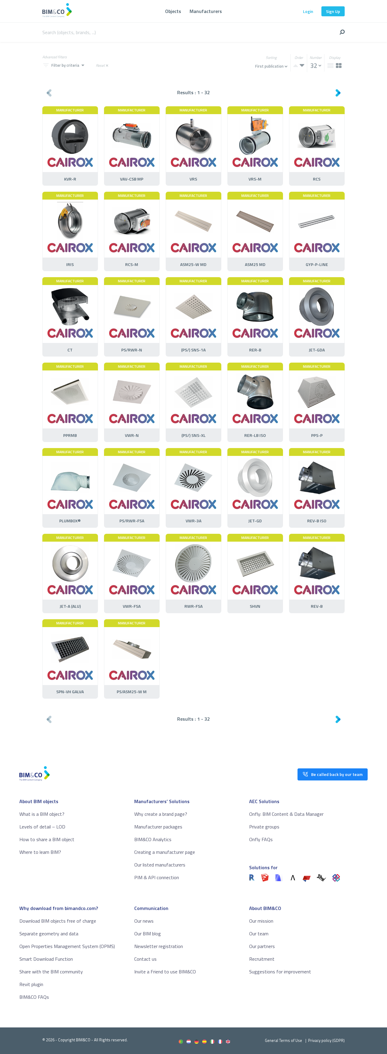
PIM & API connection (156, 877)
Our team (258, 933)
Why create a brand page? (160, 814)
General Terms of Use (283, 1040)
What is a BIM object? (41, 814)
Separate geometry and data (48, 933)
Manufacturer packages (158, 826)
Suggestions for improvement (280, 971)
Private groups (264, 826)
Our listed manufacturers (159, 864)
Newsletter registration (158, 946)
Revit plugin (31, 984)
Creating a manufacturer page (164, 852)
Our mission (261, 920)
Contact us (145, 959)
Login (308, 11)
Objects (173, 11)
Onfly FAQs (261, 839)
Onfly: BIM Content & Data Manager (286, 814)
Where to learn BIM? (40, 852)
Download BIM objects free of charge (57, 920)
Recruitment (262, 959)
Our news (144, 920)
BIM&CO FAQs (34, 997)
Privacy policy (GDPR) (326, 1040)
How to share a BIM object (46, 839)
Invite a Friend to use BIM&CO (165, 971)
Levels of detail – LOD (42, 826)
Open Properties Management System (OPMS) (67, 946)
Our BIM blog (147, 933)
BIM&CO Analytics (152, 839)
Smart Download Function (46, 959)
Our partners (262, 946)
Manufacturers (206, 11)
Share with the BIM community (51, 971)
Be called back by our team (337, 774)
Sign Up (333, 11)
